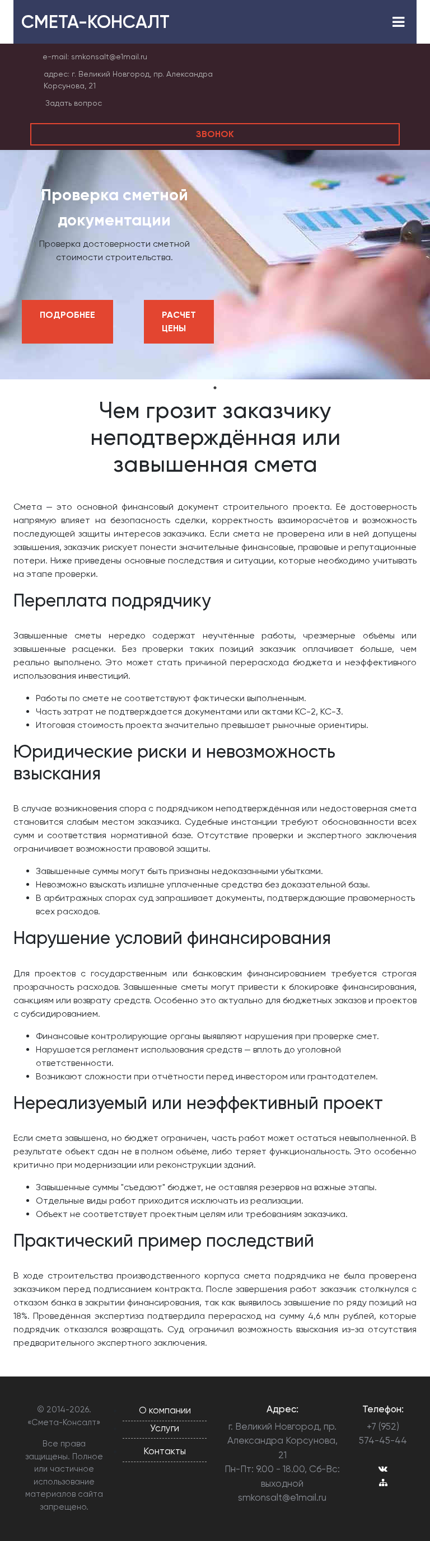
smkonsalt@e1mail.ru (109, 56)
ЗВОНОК (215, 134)
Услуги (164, 1428)
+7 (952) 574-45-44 (383, 1433)
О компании (165, 1410)
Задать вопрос (73, 102)
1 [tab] (215, 387)
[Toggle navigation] (398, 22)
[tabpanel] (215, 264)
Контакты (164, 1451)
